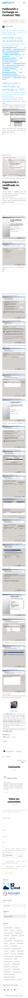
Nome (4, 830)
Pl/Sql (13, 953)
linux (6, 945)
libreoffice (20, 943)
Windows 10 (7, 971)
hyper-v (12, 943)
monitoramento (16, 948)
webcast (7, 966)
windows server (17, 971)
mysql (6, 951)
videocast (7, 964)
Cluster (6, 935)
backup (19, 930)
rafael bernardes (8, 956)
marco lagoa (14, 945)
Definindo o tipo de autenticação (12, 39)
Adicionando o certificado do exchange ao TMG (13, 86)
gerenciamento (18, 940)
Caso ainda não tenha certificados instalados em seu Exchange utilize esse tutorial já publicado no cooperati (14, 94)
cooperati (14, 935)
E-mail (4, 836)
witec (19, 979)
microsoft (7, 948)
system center (8, 961)
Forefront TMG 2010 (13, 21)
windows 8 (7, 969)
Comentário (6, 818)
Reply (6, 792)
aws (6, 930)
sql (15, 958)
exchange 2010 (10, 751)
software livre (8, 958)
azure (12, 930)
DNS (5, 938)
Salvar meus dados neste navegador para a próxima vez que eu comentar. (14, 850)
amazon (17, 927)
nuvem (12, 951)
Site (3, 842)
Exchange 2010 (14, 20)
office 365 (20, 951)
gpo (6, 943)
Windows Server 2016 (9, 977)
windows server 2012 (9, 974)
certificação (18, 933)
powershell (20, 953)
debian (21, 935)
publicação (19, 751)
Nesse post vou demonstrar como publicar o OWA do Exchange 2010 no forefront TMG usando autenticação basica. (14, 32)
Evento (12, 938)
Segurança (18, 956)
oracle (6, 953)
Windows (14, 966)
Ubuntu (16, 961)
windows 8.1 (16, 969)
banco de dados (8, 933)
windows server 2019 (9, 979)
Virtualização (16, 964)
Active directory (8, 927)
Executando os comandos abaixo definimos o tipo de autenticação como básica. (14, 61)
